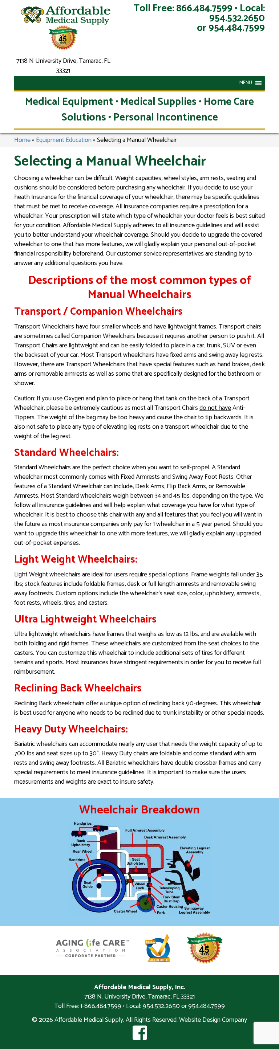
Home (22, 140)
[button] (245, 83)
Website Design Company (213, 1020)
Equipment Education (64, 140)
